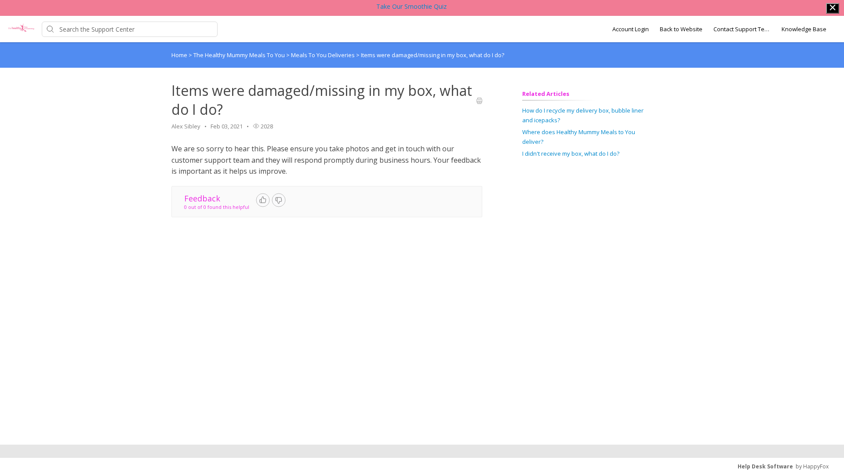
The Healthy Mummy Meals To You (239, 55)
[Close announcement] (832, 8)
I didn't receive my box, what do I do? (570, 153)
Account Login (630, 29)
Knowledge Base (804, 29)
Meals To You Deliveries (323, 55)
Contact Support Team (742, 29)
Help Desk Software (765, 466)
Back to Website (681, 29)
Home (179, 55)
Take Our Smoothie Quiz (411, 6)
